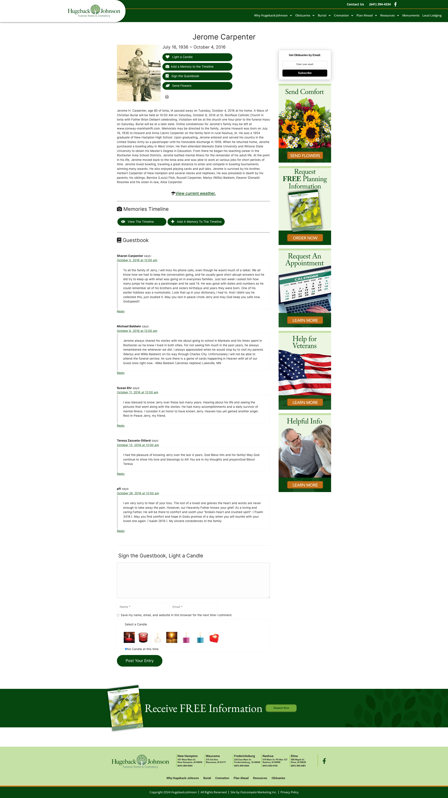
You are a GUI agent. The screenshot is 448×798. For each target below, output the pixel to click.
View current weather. (196, 193)
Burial (322, 15)
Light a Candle (182, 57)
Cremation (341, 15)
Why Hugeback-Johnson (271, 15)
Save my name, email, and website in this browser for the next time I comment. (176, 615)
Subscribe (305, 72)
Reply (121, 311)
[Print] (166, 97)
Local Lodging (432, 15)
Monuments (410, 15)
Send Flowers (181, 85)
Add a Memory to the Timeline (192, 66)
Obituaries (302, 15)
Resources (387, 15)
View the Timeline (140, 221)
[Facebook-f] (324, 761)
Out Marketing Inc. (258, 792)
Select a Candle (136, 624)
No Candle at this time (143, 649)
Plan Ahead (364, 15)
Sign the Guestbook (184, 76)
